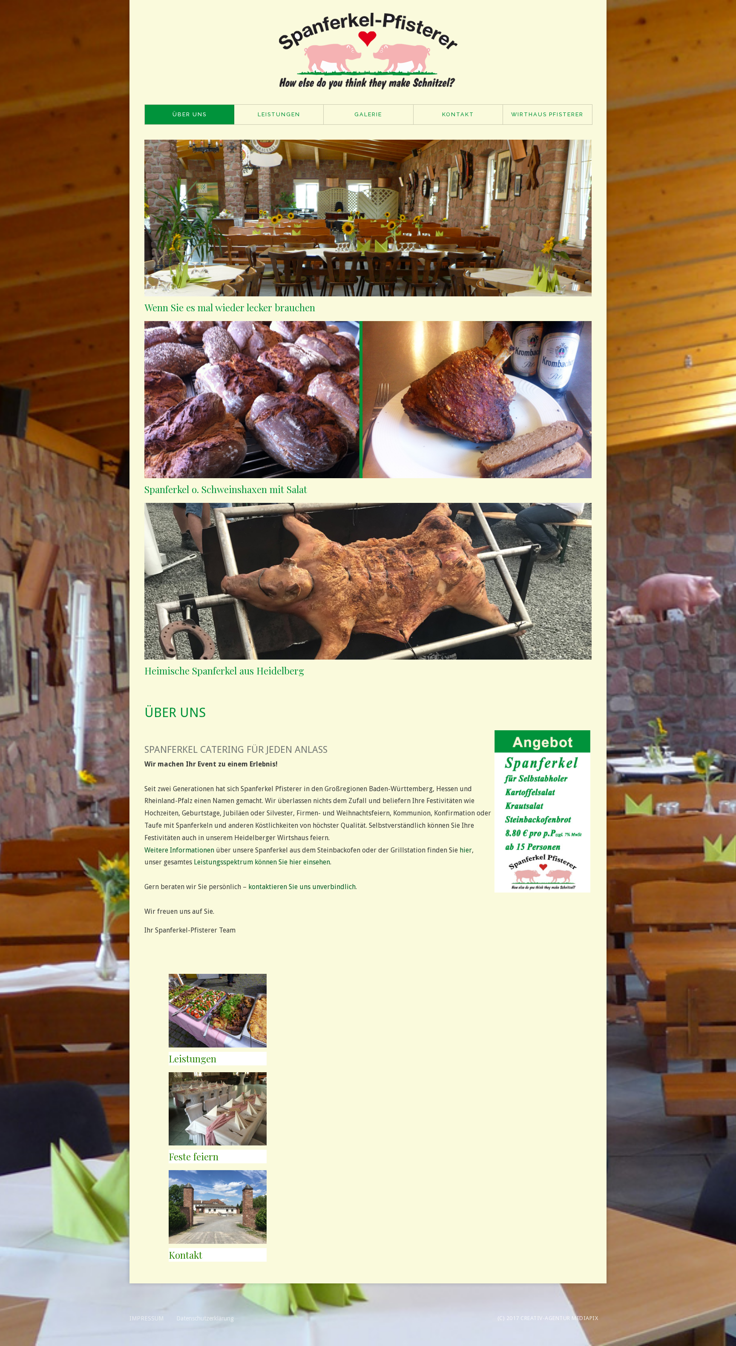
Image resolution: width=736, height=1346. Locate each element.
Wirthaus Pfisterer (547, 114)
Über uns (189, 114)
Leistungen (279, 114)
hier (466, 850)
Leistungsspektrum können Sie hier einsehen (262, 862)
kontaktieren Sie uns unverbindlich (302, 887)
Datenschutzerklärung (205, 1318)
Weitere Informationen (179, 850)
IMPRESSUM (146, 1318)
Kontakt (458, 114)
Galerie (368, 114)
